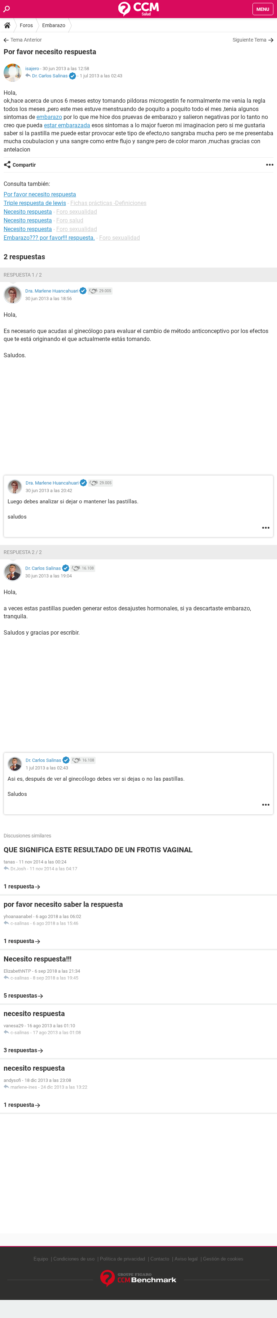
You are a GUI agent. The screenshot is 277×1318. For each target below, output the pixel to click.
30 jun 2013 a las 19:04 (48, 576)
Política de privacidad (122, 1259)
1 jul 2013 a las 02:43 (101, 75)
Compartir (24, 165)
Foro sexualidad (76, 211)
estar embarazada (67, 125)
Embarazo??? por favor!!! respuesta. (49, 237)
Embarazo (53, 25)
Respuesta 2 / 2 (23, 552)
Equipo (41, 1259)
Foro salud (69, 220)
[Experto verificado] (72, 76)
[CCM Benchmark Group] (138, 1279)
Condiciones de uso (73, 1259)
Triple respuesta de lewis (35, 203)
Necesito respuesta (28, 211)
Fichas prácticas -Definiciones (108, 203)
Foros (26, 25)
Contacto (159, 1259)
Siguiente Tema (250, 40)
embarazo (49, 117)
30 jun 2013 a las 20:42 (49, 490)
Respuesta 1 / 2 (23, 275)
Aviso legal (186, 1259)
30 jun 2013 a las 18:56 (48, 298)
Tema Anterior (26, 40)
